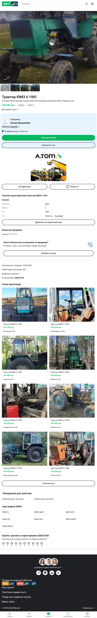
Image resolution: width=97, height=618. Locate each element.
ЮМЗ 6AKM (71, 519)
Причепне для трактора (13, 499)
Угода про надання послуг (16, 597)
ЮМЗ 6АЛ (38, 519)
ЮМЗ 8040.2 (7, 526)
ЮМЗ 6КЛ (70, 512)
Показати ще (48, 483)
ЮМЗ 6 (5, 512)
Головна (10, 616)
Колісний (59, 216)
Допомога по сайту (48, 567)
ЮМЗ (47, 204)
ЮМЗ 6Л (6, 519)
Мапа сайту (8, 601)
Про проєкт (8, 587)
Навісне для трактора (44, 499)
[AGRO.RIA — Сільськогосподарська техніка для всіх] (11, 3)
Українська (88, 608)
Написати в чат (48, 145)
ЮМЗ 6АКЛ (39, 512)
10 (41, 546)
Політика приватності (14, 592)
